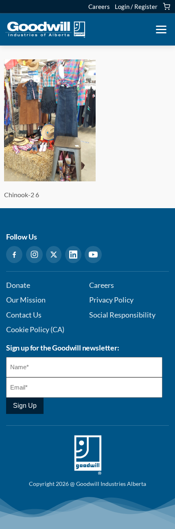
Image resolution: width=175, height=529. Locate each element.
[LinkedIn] (73, 254)
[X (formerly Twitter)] (53, 254)
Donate (18, 285)
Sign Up (25, 405)
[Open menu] (161, 30)
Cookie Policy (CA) (35, 329)
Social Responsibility (122, 315)
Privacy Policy (111, 300)
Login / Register (136, 6)
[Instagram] (34, 254)
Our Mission (26, 300)
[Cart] (166, 6)
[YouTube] (93, 254)
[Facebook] (14, 254)
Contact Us (24, 315)
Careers (99, 6)
